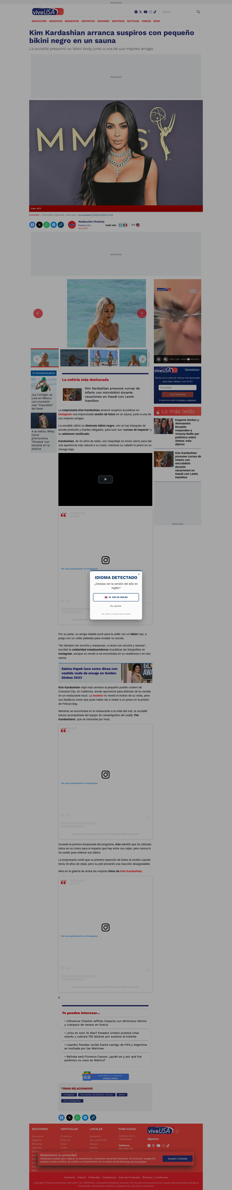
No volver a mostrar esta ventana (116, 614)
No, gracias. (116, 606)
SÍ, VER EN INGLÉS (116, 597)
